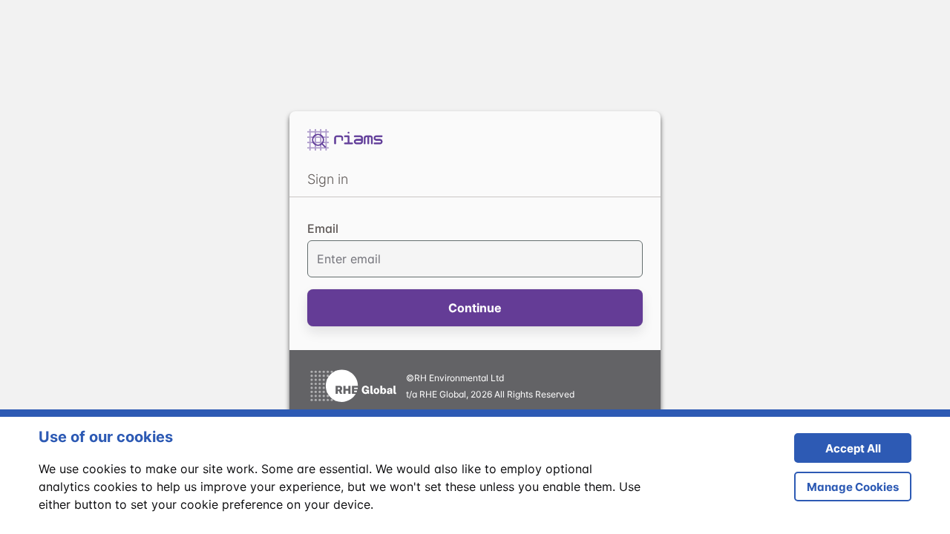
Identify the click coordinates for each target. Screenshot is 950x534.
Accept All (837, 452)
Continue (475, 307)
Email (322, 228)
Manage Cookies (853, 487)
